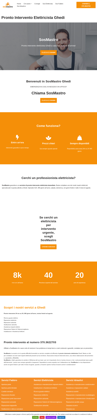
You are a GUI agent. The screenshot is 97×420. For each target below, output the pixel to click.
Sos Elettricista (48, 4)
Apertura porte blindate (9, 388)
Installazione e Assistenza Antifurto (45, 388)
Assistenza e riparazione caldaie (77, 388)
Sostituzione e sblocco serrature (12, 409)
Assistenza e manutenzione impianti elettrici (48, 384)
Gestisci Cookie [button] (51, 417)
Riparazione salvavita (41, 398)
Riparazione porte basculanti (11, 398)
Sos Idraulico (21, 6)
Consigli (37, 4)
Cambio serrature (7, 391)
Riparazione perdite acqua (75, 402)
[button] (31, 3)
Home (19, 4)
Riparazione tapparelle (9, 405)
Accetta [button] (35, 417)
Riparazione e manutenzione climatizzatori (80, 398)
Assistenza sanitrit (72, 391)
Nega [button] (42, 417)
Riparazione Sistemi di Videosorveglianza (48, 402)
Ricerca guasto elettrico (42, 391)
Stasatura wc (70, 409)
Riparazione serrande (8, 402)
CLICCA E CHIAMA (48, 52)
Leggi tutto (61, 417)
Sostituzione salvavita (41, 405)
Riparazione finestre (8, 395)
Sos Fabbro (59, 4)
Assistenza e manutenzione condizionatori (80, 384)
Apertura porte (6, 384)
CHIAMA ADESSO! (48, 247)
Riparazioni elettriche (41, 395)
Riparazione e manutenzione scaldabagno (80, 395)
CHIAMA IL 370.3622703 (86, 5)
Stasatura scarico (72, 405)
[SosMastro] (7, 5)
